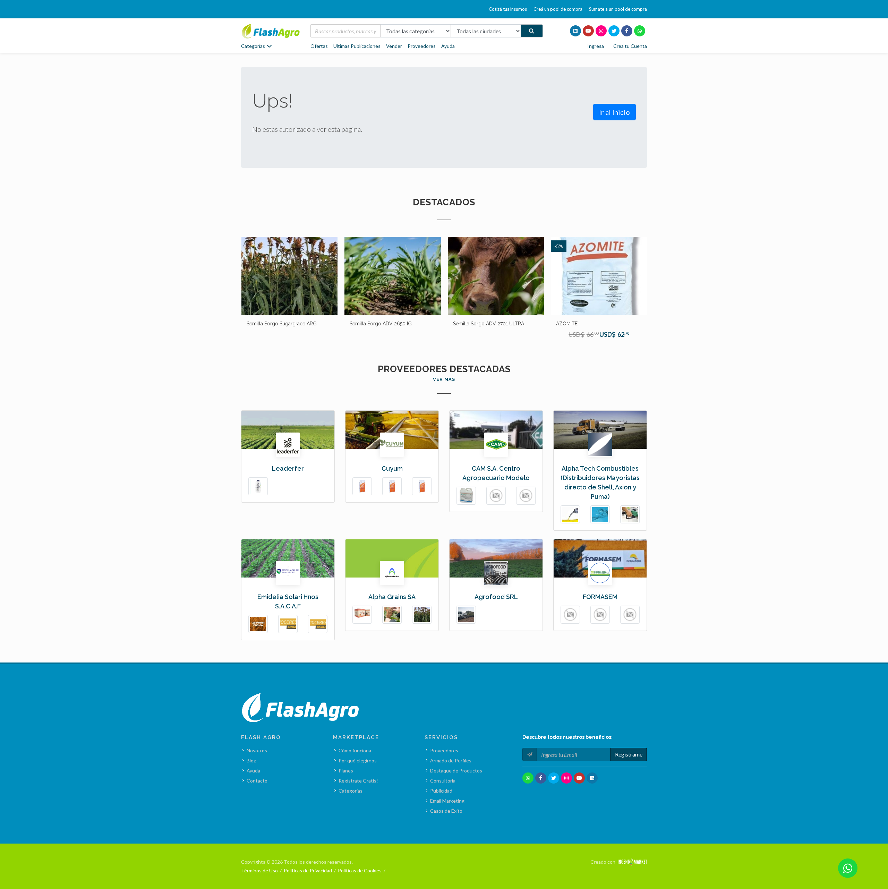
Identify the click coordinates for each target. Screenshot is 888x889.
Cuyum (392, 468)
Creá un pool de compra (557, 9)
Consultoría (442, 781)
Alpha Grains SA (392, 596)
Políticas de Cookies (360, 870)
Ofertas (319, 46)
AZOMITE (463, 323)
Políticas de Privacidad (308, 870)
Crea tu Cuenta (630, 46)
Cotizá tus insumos (508, 9)
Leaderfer (288, 468)
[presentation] (235, 291)
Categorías (350, 791)
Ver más (444, 379)
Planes (346, 770)
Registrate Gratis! (358, 781)
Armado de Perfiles (450, 760)
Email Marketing (447, 801)
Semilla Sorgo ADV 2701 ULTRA (385, 323)
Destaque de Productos (456, 770)
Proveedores (422, 46)
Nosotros (257, 750)
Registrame (628, 754)
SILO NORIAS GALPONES (584, 323)
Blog (251, 760)
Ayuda (448, 46)
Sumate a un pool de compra (618, 9)
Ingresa (595, 46)
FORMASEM (600, 596)
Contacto (257, 781)
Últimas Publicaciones (357, 46)
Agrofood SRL (496, 596)
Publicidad (441, 791)
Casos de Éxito (446, 811)
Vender (394, 46)
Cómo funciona (355, 750)
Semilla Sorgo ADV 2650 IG (277, 323)
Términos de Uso (259, 870)
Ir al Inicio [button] (614, 112)
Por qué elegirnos (358, 760)
